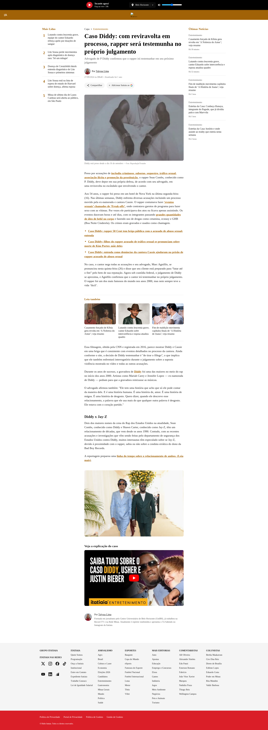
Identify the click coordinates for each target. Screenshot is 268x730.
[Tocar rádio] (89, 5)
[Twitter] (43, 663)
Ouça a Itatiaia (77, 663)
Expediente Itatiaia (79, 676)
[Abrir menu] (5, 15)
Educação (156, 663)
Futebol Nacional (132, 672)
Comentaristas (188, 650)
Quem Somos (77, 655)
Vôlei (127, 694)
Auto (154, 655)
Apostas (155, 659)
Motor (127, 685)
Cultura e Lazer (105, 663)
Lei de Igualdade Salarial (82, 685)
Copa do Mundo (132, 659)
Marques (183, 681)
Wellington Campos (187, 694)
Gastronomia (103, 685)
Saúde (100, 702)
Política (101, 698)
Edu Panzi (183, 663)
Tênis (127, 689)
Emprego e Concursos (161, 668)
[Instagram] (50, 663)
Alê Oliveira (184, 655)
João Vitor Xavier (187, 676)
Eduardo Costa (212, 672)
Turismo (155, 702)
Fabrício (182, 672)
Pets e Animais (158, 698)
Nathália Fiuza (185, 685)
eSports (128, 663)
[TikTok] (64, 663)
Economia (102, 668)
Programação (76, 659)
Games (155, 676)
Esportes (130, 650)
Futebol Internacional (134, 676)
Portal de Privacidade (73, 717)
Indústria (156, 681)
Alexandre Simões (187, 659)
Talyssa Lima (104, 614)
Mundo (101, 694)
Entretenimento (104, 681)
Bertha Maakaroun (214, 655)
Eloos (154, 672)
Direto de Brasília (214, 663)
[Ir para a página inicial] (134, 15)
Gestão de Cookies (115, 717)
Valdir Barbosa (212, 685)
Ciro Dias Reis (212, 659)
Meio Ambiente (158, 689)
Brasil (100, 659)
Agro (100, 655)
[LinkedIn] (50, 674)
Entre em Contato (78, 672)
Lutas (127, 681)
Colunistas (213, 650)
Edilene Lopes (212, 668)
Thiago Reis (184, 689)
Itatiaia (75, 650)
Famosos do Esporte (134, 668)
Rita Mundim (212, 681)
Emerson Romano (187, 668)
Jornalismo (105, 650)
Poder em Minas (213, 676)
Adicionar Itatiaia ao (121, 85)
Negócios (156, 694)
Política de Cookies (94, 717)
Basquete (129, 655)
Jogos (154, 685)
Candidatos (102, 676)
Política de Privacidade (50, 717)
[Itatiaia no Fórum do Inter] (57, 674)
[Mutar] (159, 5)
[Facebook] (57, 663)
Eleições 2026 (104, 672)
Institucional (76, 668)
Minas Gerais (103, 689)
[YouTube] (43, 674)
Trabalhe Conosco (79, 681)
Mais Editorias (161, 650)
